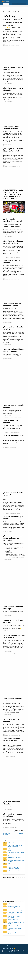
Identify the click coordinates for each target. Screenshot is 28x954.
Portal (11, 948)
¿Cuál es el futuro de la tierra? (14, 904)
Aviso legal (10, 947)
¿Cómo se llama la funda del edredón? (19, 832)
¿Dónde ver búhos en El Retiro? (14, 857)
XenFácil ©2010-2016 (11, 951)
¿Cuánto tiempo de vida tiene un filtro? (16, 852)
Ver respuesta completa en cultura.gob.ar (10, 346)
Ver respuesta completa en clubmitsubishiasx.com (12, 432)
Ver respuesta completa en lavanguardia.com (11, 45)
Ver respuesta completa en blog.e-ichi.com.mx (11, 145)
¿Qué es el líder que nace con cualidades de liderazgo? (14, 907)
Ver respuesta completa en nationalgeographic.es (12, 513)
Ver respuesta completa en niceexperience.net (11, 166)
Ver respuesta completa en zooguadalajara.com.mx (12, 417)
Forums (6, 3)
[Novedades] (24, 4)
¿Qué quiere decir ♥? (12, 842)
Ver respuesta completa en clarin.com (10, 561)
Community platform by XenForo (13, 950)
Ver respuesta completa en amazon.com (10, 237)
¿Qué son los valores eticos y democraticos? (14, 917)
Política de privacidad (18, 947)
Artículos (10, 11)
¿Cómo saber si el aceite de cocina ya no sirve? (16, 923)
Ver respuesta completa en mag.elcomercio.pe (11, 653)
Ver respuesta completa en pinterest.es (10, 827)
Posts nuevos (4, 6)
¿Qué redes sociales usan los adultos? (16, 855)
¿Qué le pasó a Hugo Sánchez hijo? (15, 925)
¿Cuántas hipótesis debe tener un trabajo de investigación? (15, 846)
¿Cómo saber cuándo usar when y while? (15, 929)
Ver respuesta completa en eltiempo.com (10, 359)
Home (4, 11)
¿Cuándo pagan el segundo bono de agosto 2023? (15, 913)
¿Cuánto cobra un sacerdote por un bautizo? (15, 849)
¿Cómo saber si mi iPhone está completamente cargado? (14, 868)
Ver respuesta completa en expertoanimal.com (11, 735)
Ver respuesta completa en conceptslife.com (11, 279)
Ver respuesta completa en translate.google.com (12, 84)
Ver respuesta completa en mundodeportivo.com (12, 323)
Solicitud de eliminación (8, 44)
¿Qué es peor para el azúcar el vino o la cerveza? (16, 861)
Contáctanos (4, 947)
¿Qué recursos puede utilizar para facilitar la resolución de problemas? (15, 871)
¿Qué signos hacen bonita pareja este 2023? (16, 864)
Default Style (5, 945)
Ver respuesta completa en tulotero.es (10, 810)
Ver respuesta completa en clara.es (9, 756)
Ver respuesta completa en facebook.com (10, 632)
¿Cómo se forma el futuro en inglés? (15, 910)
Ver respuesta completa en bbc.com (9, 532)
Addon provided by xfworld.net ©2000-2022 (10, 952)
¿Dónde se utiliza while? (13, 919)
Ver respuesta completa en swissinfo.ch (10, 447)
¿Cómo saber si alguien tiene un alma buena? (16, 932)
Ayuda (3, 948)
